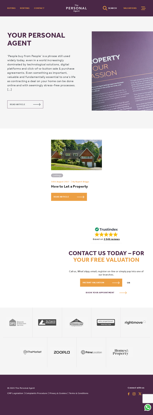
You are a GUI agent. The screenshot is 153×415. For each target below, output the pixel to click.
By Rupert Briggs (80, 181)
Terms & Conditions (78, 393)
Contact (39, 8)
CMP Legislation (15, 393)
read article (61, 196)
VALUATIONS (130, 8)
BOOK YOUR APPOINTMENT (100, 292)
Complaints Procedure (36, 393)
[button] (106, 233)
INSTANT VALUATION (94, 282)
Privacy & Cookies (58, 393)
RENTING (25, 8)
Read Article (18, 104)
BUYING (11, 8)
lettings (57, 175)
